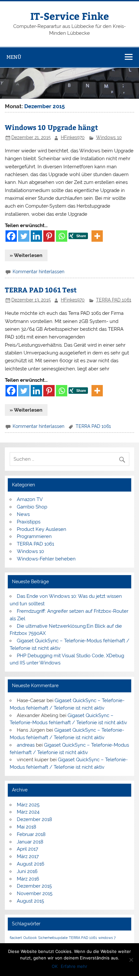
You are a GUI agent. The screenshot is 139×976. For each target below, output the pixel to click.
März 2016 (28, 879)
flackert (16, 938)
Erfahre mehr (74, 966)
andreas (26, 745)
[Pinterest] (49, 236)
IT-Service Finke (69, 15)
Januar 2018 (30, 842)
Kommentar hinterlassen (38, 271)
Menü (13, 57)
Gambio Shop (32, 507)
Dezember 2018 (34, 819)
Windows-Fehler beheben (46, 559)
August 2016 (30, 864)
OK (55, 966)
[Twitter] (23, 236)
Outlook (30, 938)
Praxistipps (28, 522)
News (23, 514)
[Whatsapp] (61, 236)
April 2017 (27, 849)
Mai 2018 (26, 827)
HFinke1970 (73, 137)
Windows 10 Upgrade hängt (51, 127)
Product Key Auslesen (41, 529)
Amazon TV (30, 499)
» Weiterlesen (26, 255)
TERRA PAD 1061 (113, 299)
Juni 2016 (27, 871)
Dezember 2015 (34, 886)
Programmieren (34, 536)
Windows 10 (109, 137)
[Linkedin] (36, 236)
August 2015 (30, 901)
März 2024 (28, 812)
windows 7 (107, 938)
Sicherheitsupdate (53, 938)
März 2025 (28, 805)
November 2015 (34, 893)
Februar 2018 (31, 834)
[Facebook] (11, 236)
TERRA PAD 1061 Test (41, 289)
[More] (97, 236)
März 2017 (28, 856)
